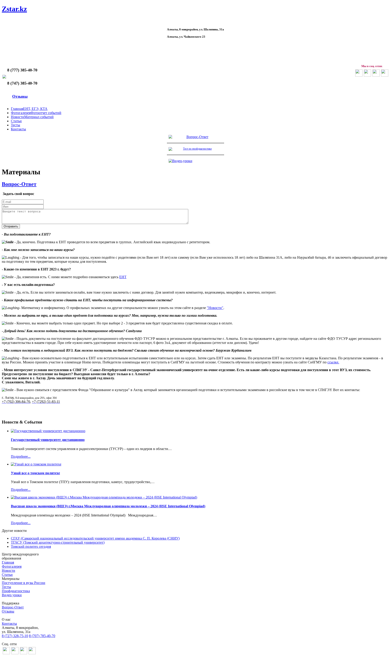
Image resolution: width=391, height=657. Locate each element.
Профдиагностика (16, 591)
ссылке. (333, 362)
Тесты (6, 587)
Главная (8, 562)
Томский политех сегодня (31, 546)
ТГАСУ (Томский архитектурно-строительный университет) (58, 542)
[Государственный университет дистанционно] (48, 431)
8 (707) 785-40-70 (42, 636)
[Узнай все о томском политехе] (36, 464)
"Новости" (215, 308)
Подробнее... (21, 456)
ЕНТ (122, 277)
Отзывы (20, 96)
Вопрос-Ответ (19, 184)
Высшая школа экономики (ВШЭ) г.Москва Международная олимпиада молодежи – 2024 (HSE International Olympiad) (108, 506)
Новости (8, 570)
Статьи (7, 575)
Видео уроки (12, 595)
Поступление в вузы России (23, 583)
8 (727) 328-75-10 (15, 636)
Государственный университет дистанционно (48, 440)
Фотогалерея (11, 566)
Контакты (9, 623)
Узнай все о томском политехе (35, 473)
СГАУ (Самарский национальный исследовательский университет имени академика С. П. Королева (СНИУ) (95, 538)
